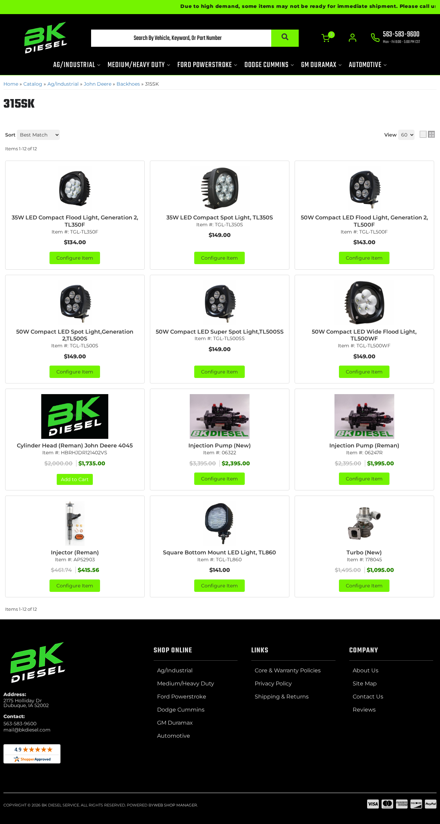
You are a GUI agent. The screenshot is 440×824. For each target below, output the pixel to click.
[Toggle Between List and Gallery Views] (427, 134)
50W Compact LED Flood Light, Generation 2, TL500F (364, 221)
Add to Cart (75, 479)
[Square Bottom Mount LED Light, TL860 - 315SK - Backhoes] (219, 523)
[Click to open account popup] (352, 38)
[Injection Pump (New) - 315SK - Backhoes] (219, 416)
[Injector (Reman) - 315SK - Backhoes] (75, 523)
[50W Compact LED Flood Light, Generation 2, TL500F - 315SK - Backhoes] (364, 188)
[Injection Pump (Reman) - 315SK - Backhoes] (364, 416)
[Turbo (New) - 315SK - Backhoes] (364, 523)
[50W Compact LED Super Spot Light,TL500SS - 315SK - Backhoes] (219, 302)
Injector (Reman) (75, 552)
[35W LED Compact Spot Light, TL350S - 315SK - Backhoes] (219, 188)
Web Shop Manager (175, 805)
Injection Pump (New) (219, 445)
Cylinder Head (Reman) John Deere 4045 (75, 445)
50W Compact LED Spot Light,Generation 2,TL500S (74, 335)
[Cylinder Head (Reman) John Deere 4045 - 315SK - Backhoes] (75, 416)
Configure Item (74, 258)
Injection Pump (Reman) (364, 445)
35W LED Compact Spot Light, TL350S (219, 217)
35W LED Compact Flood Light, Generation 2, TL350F (75, 221)
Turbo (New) (364, 552)
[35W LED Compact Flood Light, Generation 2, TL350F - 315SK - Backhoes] (75, 188)
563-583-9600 (19, 723)
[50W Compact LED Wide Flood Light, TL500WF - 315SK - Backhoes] (364, 302)
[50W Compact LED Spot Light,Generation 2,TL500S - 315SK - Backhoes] (75, 302)
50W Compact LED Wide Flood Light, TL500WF (364, 335)
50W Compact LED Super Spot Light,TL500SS (220, 331)
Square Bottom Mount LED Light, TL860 (219, 552)
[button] (195, 38)
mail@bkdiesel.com (27, 729)
